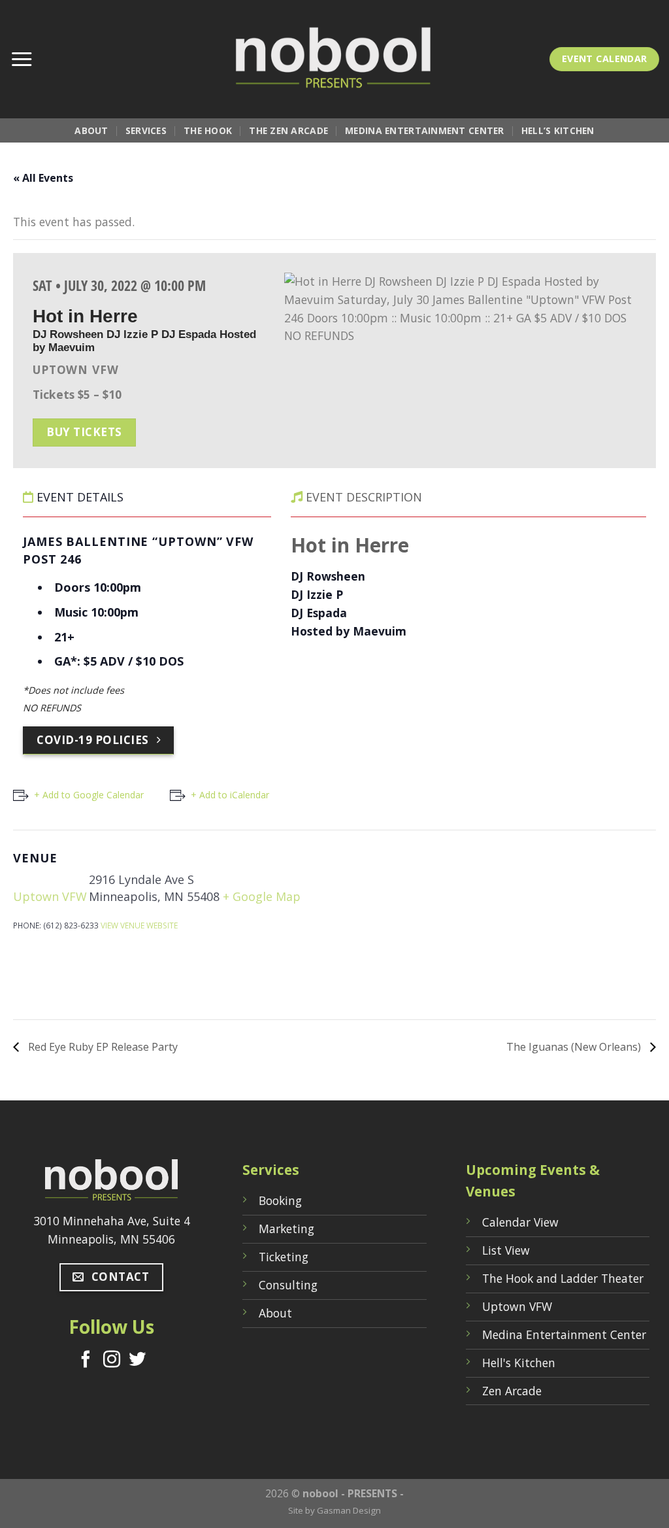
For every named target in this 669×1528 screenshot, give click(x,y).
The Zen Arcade (288, 130)
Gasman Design (349, 1510)
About (91, 130)
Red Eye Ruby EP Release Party (101, 1047)
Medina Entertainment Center (424, 130)
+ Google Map (262, 896)
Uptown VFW (50, 896)
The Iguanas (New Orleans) (575, 1047)
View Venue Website (139, 925)
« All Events (43, 178)
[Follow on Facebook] (85, 1360)
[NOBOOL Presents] (334, 59)
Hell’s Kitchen (558, 130)
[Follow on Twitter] (137, 1360)
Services (146, 130)
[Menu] (21, 59)
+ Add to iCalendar (230, 795)
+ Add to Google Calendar (89, 795)
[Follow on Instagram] (111, 1360)
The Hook (208, 130)
